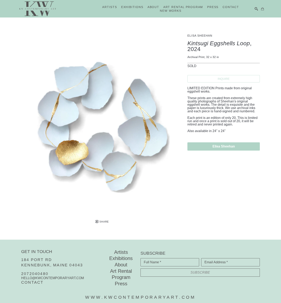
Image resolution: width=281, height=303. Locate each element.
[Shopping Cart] (262, 8)
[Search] (256, 8)
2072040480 (34, 274)
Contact (32, 282)
